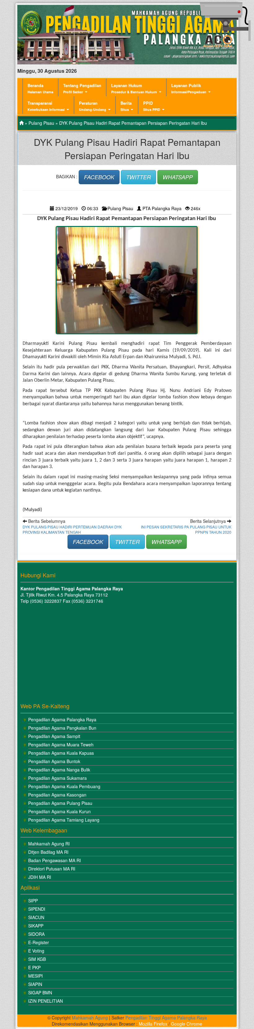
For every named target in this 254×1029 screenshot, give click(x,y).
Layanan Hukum (134, 88)
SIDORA (36, 934)
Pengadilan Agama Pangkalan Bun (62, 728)
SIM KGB (37, 959)
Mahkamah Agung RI (49, 843)
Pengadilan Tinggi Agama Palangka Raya (166, 1017)
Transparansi (46, 106)
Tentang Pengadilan (82, 88)
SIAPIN (35, 984)
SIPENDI (36, 909)
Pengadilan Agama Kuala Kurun (59, 811)
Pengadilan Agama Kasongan (57, 795)
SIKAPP (35, 926)
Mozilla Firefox (153, 1024)
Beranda (40, 88)
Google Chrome (186, 1024)
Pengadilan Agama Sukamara (57, 778)
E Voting (36, 951)
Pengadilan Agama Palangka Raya (62, 719)
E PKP (34, 967)
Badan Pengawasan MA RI (54, 860)
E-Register (38, 942)
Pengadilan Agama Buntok (54, 761)
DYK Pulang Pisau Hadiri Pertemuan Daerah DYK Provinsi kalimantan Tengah (72, 529)
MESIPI (35, 976)
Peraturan (92, 106)
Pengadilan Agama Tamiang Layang (63, 820)
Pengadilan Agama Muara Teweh (61, 744)
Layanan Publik (188, 88)
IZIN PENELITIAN (45, 1001)
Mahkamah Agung (90, 1017)
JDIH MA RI (39, 877)
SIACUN (36, 917)
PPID (151, 106)
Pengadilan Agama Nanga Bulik (59, 769)
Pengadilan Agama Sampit (54, 736)
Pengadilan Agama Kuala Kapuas (61, 753)
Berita (126, 106)
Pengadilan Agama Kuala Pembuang (64, 786)
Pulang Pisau (41, 123)
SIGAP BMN (40, 992)
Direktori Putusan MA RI (51, 869)
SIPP (33, 900)
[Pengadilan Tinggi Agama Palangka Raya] (21, 123)
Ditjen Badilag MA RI (48, 852)
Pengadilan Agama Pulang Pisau (60, 803)
